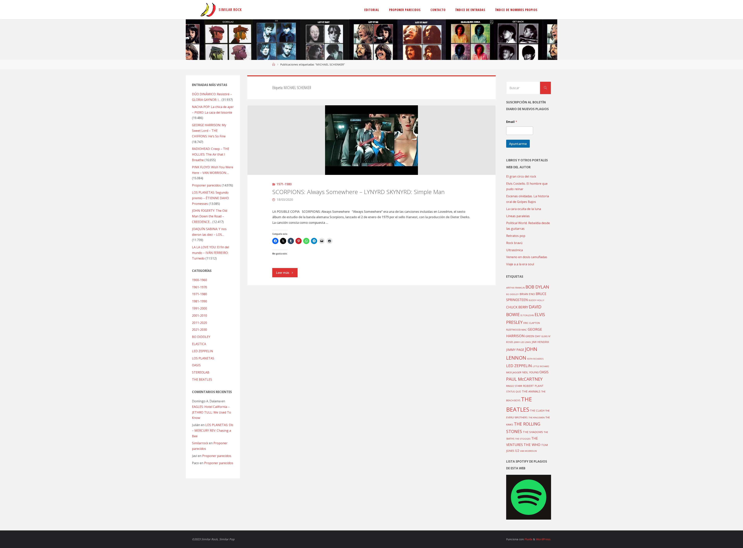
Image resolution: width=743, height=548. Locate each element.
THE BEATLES (202, 379)
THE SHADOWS (533, 432)
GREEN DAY (532, 336)
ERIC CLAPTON (531, 323)
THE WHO (532, 444)
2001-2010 (199, 315)
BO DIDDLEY (201, 337)
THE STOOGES (523, 438)
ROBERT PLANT (533, 386)
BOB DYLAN (537, 287)
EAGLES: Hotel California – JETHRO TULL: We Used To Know (211, 412)
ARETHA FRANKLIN (515, 287)
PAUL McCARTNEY (524, 379)
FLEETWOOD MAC (516, 329)
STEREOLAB (200, 372)
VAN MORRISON (528, 450)
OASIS (196, 365)
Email (511, 122)
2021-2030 (199, 330)
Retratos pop (515, 236)
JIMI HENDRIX (540, 342)
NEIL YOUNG (530, 372)
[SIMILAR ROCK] (208, 10)
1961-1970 (199, 287)
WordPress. (543, 539)
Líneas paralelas (518, 216)
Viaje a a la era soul (520, 264)
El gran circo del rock (521, 176)
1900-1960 (199, 280)
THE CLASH (537, 410)
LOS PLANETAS (203, 358)
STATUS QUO (513, 391)
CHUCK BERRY (517, 307)
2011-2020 (199, 323)
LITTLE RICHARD (541, 366)
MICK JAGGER (513, 372)
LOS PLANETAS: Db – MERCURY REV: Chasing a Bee (212, 430)
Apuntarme (518, 143)
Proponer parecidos (216, 456)
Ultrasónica (514, 250)
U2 (517, 450)
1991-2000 (199, 308)
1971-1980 (284, 184)
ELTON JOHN (527, 315)
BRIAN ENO (527, 294)
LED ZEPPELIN (202, 351)
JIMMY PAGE (515, 350)
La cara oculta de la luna (523, 209)
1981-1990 (199, 301)
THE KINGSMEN (536, 417)
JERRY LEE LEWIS (522, 342)
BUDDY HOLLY (536, 300)
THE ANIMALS (531, 391)
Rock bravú (514, 243)
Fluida (528, 539)
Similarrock (200, 443)
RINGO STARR (514, 386)
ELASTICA (199, 344)
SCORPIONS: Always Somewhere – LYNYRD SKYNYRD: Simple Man (358, 192)
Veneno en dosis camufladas (526, 257)
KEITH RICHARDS (535, 358)
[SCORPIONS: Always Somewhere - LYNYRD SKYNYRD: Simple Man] (371, 140)
